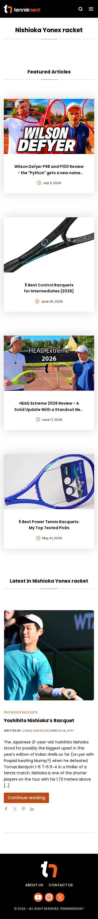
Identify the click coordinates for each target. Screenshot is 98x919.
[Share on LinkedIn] (34, 811)
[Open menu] (91, 8)
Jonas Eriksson (35, 730)
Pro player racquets (21, 712)
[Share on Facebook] (8, 811)
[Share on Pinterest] (25, 811)
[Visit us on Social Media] (38, 897)
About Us (34, 885)
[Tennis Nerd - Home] (32, 9)
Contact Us (61, 885)
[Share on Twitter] (17, 811)
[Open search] (80, 9)
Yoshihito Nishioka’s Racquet (39, 720)
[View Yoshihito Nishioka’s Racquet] (49, 655)
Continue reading (26, 798)
